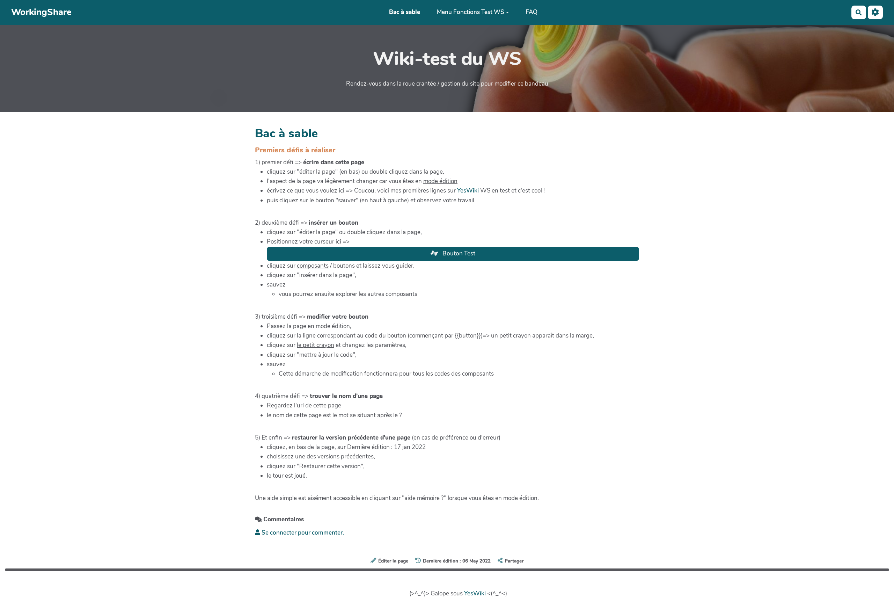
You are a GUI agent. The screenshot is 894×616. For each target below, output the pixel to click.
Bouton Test (458, 253)
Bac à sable (404, 12)
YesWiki (468, 191)
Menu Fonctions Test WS (470, 12)
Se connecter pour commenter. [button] (302, 533)
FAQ (531, 12)
